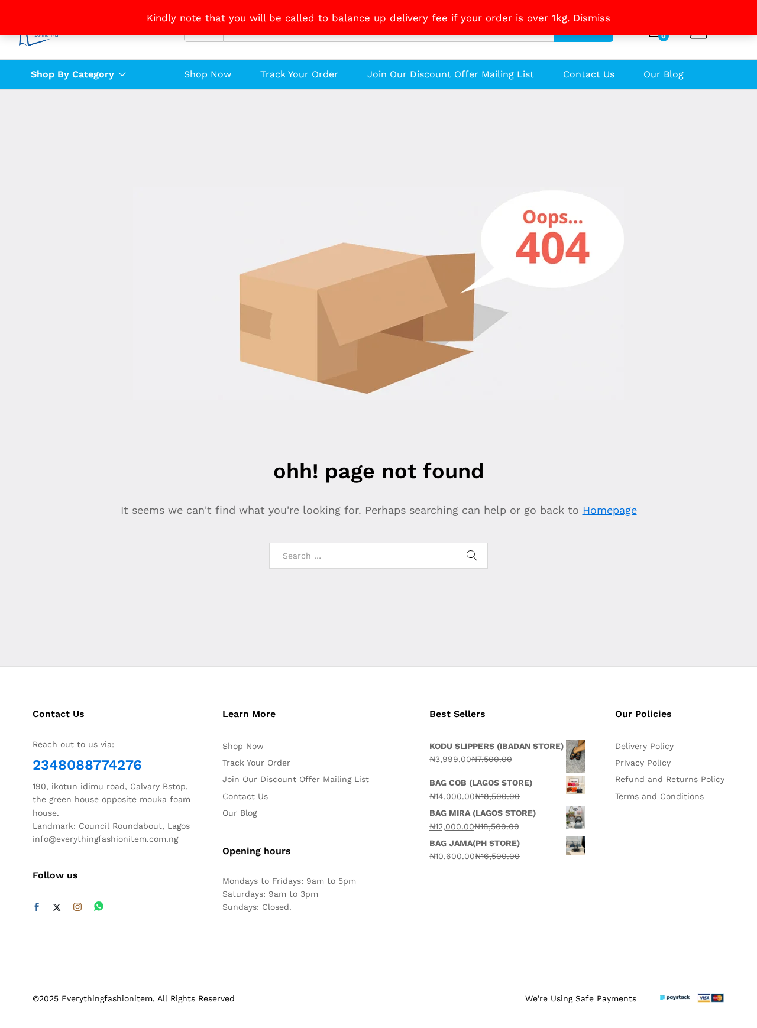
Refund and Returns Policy (669, 779)
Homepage (610, 510)
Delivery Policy (644, 746)
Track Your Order (299, 74)
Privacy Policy (643, 762)
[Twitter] (57, 907)
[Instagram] (77, 907)
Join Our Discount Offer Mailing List (450, 74)
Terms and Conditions (659, 796)
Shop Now (207, 74)
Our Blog (663, 74)
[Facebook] (37, 907)
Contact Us (588, 74)
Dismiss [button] (591, 18)
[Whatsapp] (98, 907)
